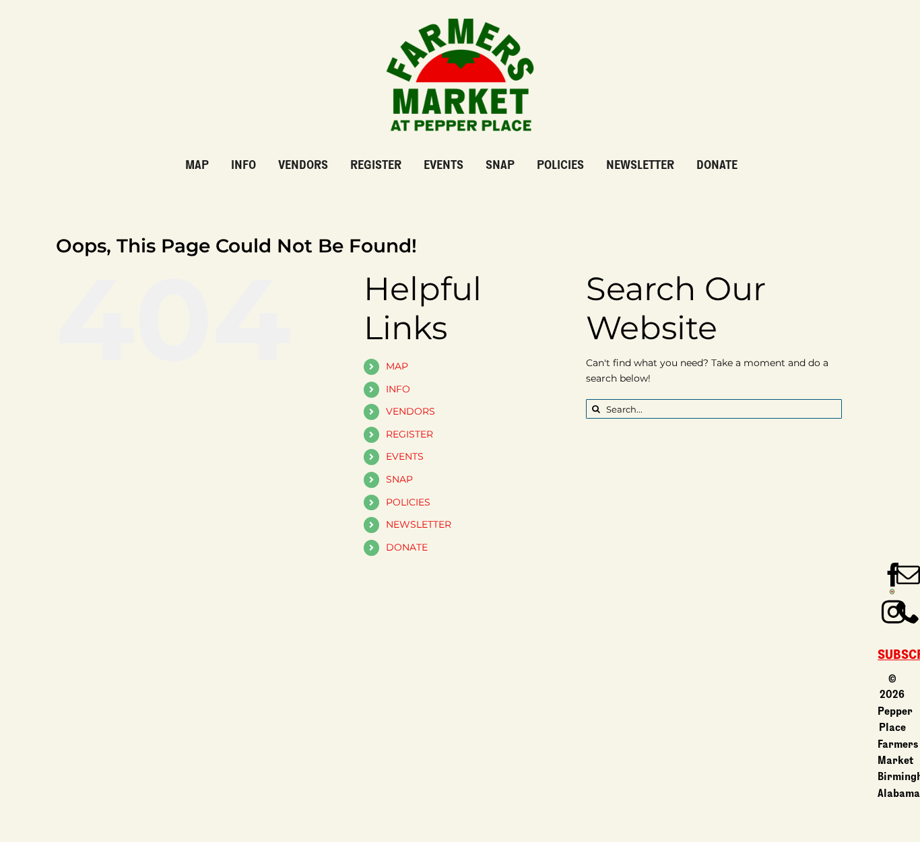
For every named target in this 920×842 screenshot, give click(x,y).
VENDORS (410, 411)
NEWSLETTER (418, 524)
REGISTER (409, 434)
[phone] (908, 611)
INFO (398, 389)
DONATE (407, 547)
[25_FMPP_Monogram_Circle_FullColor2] (892, 593)
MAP (397, 366)
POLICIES (408, 502)
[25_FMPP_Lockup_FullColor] (460, 13)
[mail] (908, 574)
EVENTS (405, 456)
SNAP (399, 479)
